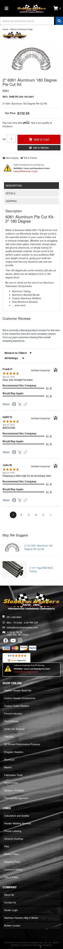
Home (5, 29)
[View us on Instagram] (20, 641)
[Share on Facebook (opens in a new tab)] (14, 404)
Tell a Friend (30, 157)
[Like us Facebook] (5, 641)
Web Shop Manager (42, 945)
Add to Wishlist (41, 147)
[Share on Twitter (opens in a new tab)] (20, 404)
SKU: (5, 96)
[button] (31, 21)
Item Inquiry (12, 157)
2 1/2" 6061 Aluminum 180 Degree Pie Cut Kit (38, 547)
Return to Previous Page (21, 29)
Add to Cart (41, 139)
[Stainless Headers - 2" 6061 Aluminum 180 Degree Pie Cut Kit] (15, 35)
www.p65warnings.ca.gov (25, 171)
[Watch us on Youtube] (13, 641)
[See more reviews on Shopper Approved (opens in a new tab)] (25, 404)
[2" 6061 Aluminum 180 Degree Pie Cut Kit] (31, 58)
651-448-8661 (14, 617)
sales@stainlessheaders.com (22, 627)
